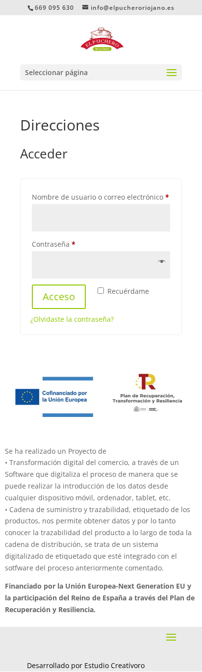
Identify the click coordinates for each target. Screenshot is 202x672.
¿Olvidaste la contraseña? (72, 319)
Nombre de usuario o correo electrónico (101, 197)
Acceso (59, 296)
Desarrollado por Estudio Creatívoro (86, 665)
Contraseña (72, 244)
